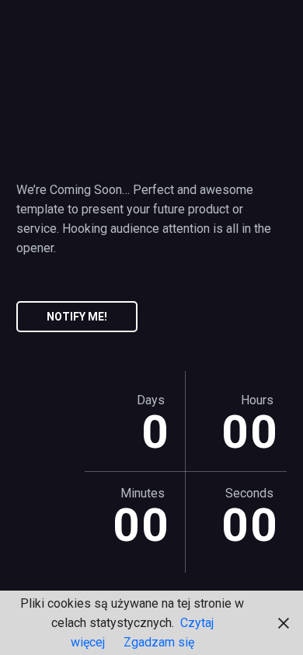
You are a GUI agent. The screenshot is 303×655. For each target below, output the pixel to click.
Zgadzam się (159, 642)
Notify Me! (77, 316)
